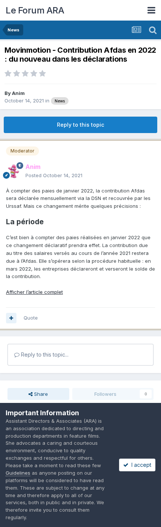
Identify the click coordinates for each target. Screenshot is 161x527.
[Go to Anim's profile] (13, 171)
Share (40, 394)
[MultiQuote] (11, 318)
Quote (31, 318)
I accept (139, 465)
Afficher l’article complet (34, 292)
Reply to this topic (80, 124)
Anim (18, 93)
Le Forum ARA (35, 10)
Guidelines (18, 473)
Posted (53, 175)
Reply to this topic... (44, 354)
